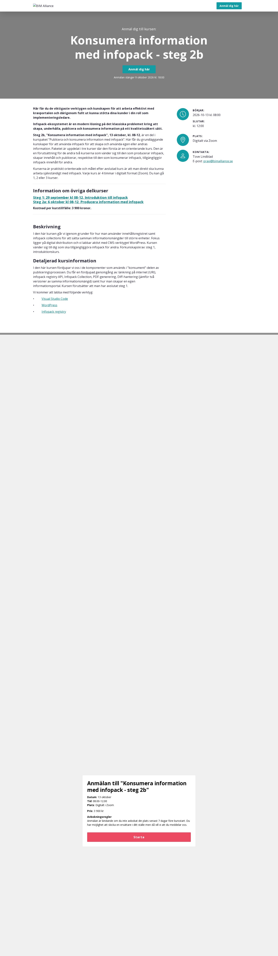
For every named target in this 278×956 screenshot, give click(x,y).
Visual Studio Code (55, 299)
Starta (139, 837)
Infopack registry (54, 312)
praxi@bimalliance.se (218, 161)
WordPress (49, 305)
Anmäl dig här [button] (229, 6)
